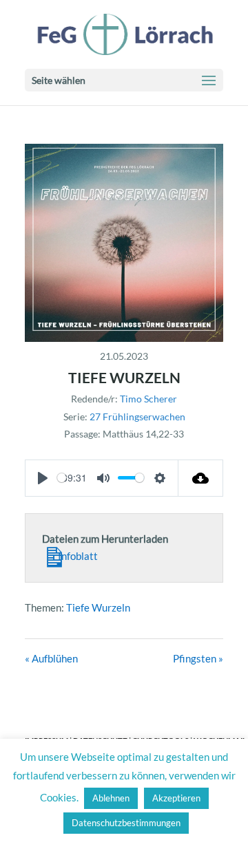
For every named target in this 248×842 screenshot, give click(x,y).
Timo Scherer (148, 398)
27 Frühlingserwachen (137, 416)
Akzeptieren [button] (176, 797)
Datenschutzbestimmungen (126, 822)
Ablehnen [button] (111, 797)
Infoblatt (77, 556)
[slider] (61, 477)
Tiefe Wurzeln (98, 607)
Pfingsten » (198, 658)
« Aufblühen (51, 658)
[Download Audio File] (200, 478)
